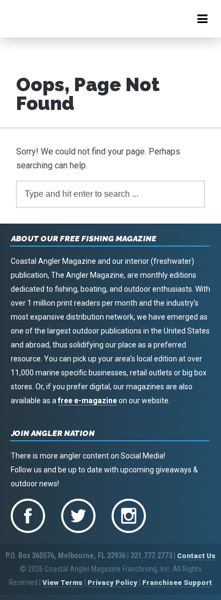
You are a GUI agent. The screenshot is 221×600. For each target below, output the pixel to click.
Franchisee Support (177, 583)
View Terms (62, 583)
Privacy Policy (112, 583)
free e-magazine (87, 400)
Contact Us (196, 556)
